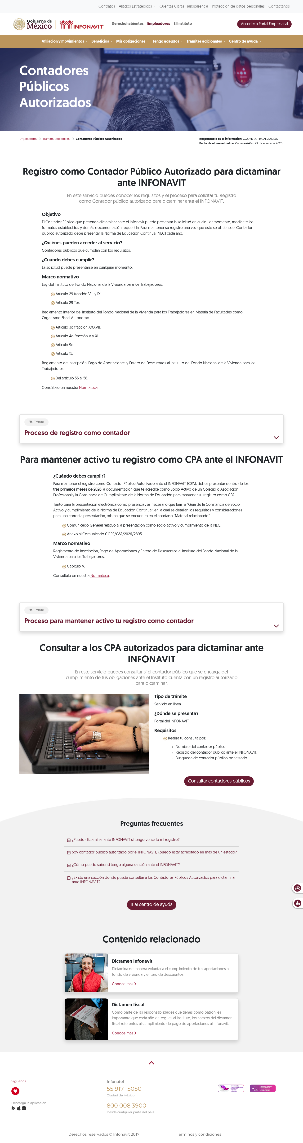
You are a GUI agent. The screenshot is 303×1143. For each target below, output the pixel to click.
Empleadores (158, 24)
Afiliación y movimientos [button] (63, 42)
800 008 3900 (126, 1105)
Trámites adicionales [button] (205, 42)
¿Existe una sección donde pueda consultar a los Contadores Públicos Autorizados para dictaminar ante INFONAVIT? (154, 880)
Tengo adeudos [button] (166, 42)
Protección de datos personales (238, 7)
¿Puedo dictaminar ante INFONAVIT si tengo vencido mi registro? (125, 840)
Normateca (88, 388)
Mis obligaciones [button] (131, 42)
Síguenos (18, 1081)
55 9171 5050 (124, 1088)
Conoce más (123, 984)
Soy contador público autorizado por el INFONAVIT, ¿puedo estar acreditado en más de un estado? (154, 852)
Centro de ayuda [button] (243, 42)
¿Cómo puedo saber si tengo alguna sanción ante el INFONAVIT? (126, 865)
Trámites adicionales (56, 139)
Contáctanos (279, 7)
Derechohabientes (127, 24)
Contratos (106, 7)
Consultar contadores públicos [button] (219, 781)
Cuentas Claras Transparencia (184, 7)
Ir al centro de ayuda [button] (152, 904)
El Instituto (183, 24)
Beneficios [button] (100, 42)
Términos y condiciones (199, 1134)
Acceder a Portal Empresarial (264, 24)
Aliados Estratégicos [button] (136, 7)
